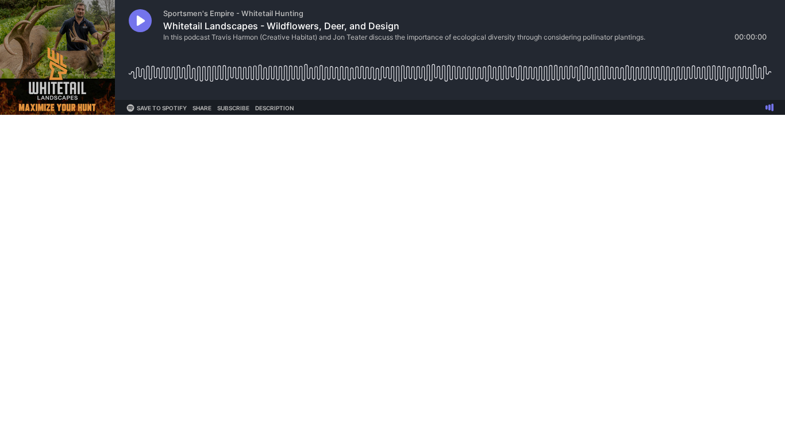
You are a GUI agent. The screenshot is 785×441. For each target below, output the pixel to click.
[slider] (450, 69)
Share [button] (202, 108)
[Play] (140, 20)
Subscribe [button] (233, 108)
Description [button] (274, 108)
